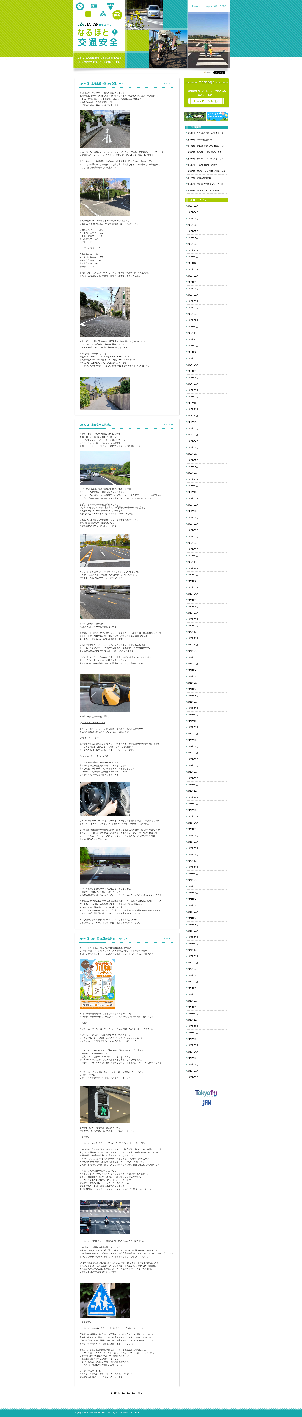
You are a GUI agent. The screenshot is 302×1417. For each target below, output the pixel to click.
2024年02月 (192, 886)
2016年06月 (192, 301)
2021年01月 (192, 651)
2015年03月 (192, 206)
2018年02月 (192, 428)
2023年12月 (192, 874)
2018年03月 (192, 435)
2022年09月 (192, 778)
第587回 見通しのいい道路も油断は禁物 (206, 171)
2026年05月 (192, 1058)
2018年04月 (192, 441)
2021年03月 (192, 664)
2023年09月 (192, 854)
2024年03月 (192, 893)
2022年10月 (192, 784)
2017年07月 (192, 384)
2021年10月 (192, 708)
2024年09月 (192, 931)
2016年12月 (192, 339)
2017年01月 (192, 346)
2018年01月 (192, 422)
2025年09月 (192, 1007)
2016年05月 (192, 295)
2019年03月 (192, 511)
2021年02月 (192, 657)
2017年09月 (192, 396)
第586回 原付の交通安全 (199, 178)
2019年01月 (192, 498)
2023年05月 (192, 829)
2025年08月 (192, 1001)
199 (133, 1393)
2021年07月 (192, 689)
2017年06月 (192, 377)
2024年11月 (192, 943)
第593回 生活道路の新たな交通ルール (102, 83)
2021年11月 (192, 714)
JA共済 (88, 24)
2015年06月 (192, 225)
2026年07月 (192, 1071)
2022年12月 (192, 797)
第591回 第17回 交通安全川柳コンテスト (104, 938)
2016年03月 (192, 282)
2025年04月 (192, 975)
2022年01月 (192, 727)
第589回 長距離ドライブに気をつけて (205, 158)
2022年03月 (192, 740)
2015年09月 (192, 244)
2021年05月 (192, 676)
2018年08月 (192, 466)
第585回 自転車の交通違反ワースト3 (205, 184)
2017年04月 (192, 365)
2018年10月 (192, 479)
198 (128, 1393)
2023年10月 (192, 861)
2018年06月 (192, 454)
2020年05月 (192, 600)
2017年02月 (192, 352)
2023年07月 (192, 842)
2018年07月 (192, 460)
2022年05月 (192, 753)
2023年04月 (192, 823)
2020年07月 (192, 613)
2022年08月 (192, 772)
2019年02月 (192, 505)
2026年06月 (192, 1064)
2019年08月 (192, 543)
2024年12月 (192, 950)
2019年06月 (192, 530)
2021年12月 (192, 721)
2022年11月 (192, 791)
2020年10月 (192, 632)
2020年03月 (192, 587)
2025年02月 (192, 963)
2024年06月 (192, 912)
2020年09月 (192, 625)
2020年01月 (192, 575)
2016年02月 (192, 276)
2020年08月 (192, 619)
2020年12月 (192, 645)
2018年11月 (192, 485)
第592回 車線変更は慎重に (96, 424)
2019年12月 (192, 568)
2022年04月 (192, 746)
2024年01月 (192, 880)
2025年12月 (192, 1026)
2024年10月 (192, 937)
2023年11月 (192, 867)
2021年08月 (192, 695)
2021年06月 (192, 683)
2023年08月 (192, 848)
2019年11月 (192, 562)
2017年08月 (192, 390)
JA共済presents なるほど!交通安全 (98, 37)
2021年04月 (192, 670)
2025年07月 (192, 994)
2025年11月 (192, 1020)
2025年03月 (192, 969)
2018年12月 (192, 492)
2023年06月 (192, 835)
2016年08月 (192, 314)
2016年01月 (192, 269)
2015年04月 (192, 212)
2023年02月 (192, 810)
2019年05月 (192, 524)
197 (123, 1393)
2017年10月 (192, 403)
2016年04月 (192, 288)
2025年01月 (192, 956)
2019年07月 (192, 536)
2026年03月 (192, 1045)
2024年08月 (192, 924)
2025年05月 (192, 982)
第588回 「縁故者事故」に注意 (202, 165)
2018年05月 (192, 447)
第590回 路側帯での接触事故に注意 (204, 152)
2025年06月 (192, 988)
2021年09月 (192, 702)
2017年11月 (192, 409)
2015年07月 (192, 231)
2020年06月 (192, 606)
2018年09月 (192, 473)
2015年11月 (192, 257)
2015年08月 (192, 238)
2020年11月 (192, 638)
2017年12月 (192, 416)
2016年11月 (192, 333)
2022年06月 (192, 759)
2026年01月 (192, 1032)
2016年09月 (192, 320)
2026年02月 (192, 1039)
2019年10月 (192, 556)
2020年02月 (192, 581)
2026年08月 (192, 1077)
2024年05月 (192, 905)
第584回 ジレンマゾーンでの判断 (203, 190)
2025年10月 (192, 1013)
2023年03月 (192, 816)
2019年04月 (192, 517)
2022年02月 (192, 734)
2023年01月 (192, 803)
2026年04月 (192, 1052)
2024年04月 (192, 899)
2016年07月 (192, 307)
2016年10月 (192, 327)
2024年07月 (192, 918)
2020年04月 (192, 594)
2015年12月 (192, 263)
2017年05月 (192, 371)
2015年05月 (192, 218)
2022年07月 (192, 765)
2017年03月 (192, 358)
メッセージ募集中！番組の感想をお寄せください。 (206, 93)
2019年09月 (192, 549)
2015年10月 (192, 250)
